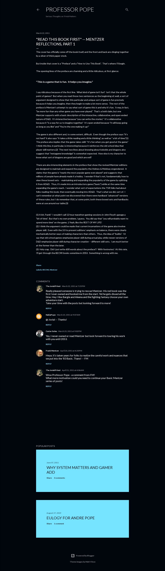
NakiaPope (51, 315)
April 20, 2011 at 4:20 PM (71, 350)
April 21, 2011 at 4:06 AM (73, 370)
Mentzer (53, 270)
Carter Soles (51, 331)
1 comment (59, 523)
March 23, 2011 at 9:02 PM (69, 331)
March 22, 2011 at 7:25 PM (73, 286)
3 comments (59, 478)
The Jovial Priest (53, 286)
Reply (49, 308)
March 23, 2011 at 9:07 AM (68, 315)
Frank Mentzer (52, 350)
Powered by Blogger (85, 555)
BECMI (46, 270)
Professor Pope (70, 9)
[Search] (127, 9)
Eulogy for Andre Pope (71, 517)
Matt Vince (90, 562)
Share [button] (38, 265)
